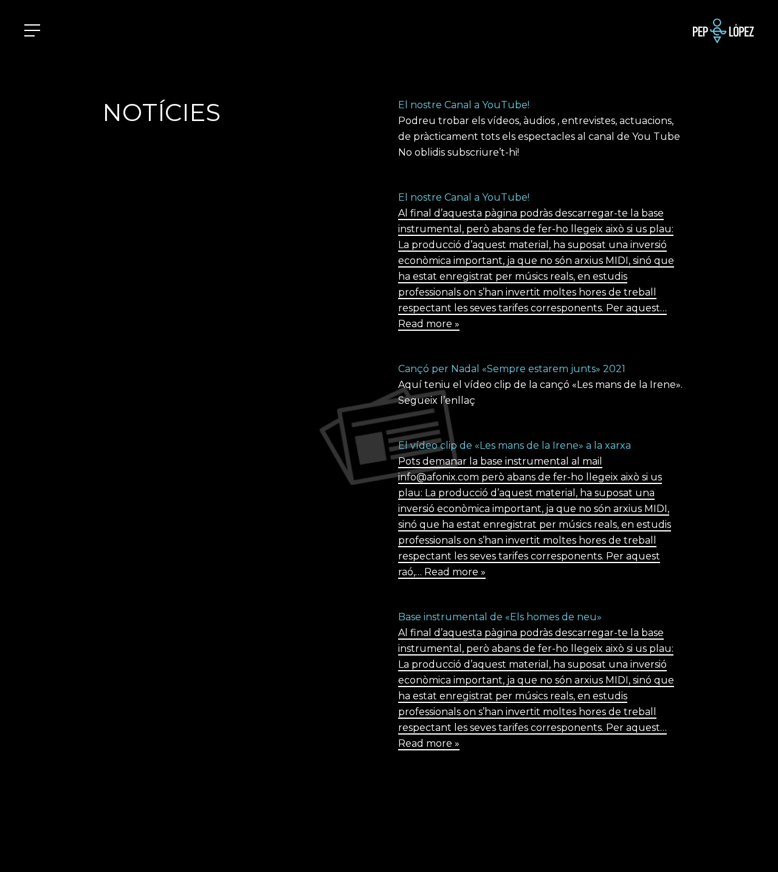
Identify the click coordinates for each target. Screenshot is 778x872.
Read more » (429, 324)
